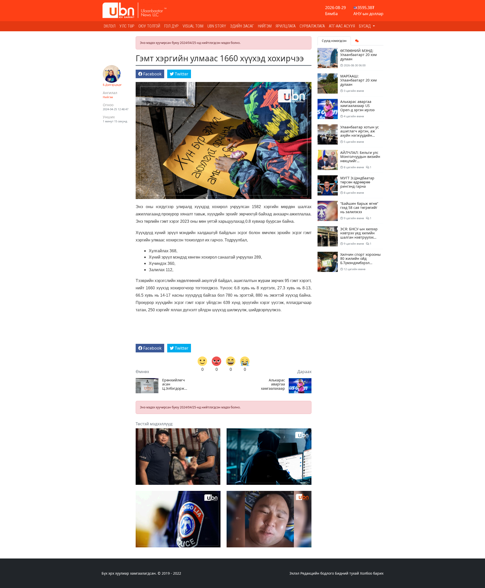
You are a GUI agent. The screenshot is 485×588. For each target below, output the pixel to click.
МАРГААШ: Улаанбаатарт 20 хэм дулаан (358, 80)
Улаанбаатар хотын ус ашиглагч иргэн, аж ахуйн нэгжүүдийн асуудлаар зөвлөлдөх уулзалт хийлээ (359, 135)
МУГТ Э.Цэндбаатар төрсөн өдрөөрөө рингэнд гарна (357, 182)
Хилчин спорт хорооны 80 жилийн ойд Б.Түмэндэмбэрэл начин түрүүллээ (360, 260)
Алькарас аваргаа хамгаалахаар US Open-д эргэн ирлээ (273, 384)
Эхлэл (109, 26)
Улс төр (126, 26)
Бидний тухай (347, 573)
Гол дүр (171, 26)
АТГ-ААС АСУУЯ (342, 26)
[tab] (357, 40)
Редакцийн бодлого (317, 573)
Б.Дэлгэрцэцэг (112, 85)
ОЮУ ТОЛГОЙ (149, 26)
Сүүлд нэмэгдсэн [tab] (334, 41)
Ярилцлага (286, 26)
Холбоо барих (371, 573)
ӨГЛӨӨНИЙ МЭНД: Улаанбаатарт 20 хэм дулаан (358, 55)
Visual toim (193, 26)
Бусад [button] (365, 26)
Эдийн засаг (242, 26)
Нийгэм (265, 26)
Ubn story (216, 26)
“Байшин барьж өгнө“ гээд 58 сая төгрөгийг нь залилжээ (359, 207)
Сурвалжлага (312, 26)
